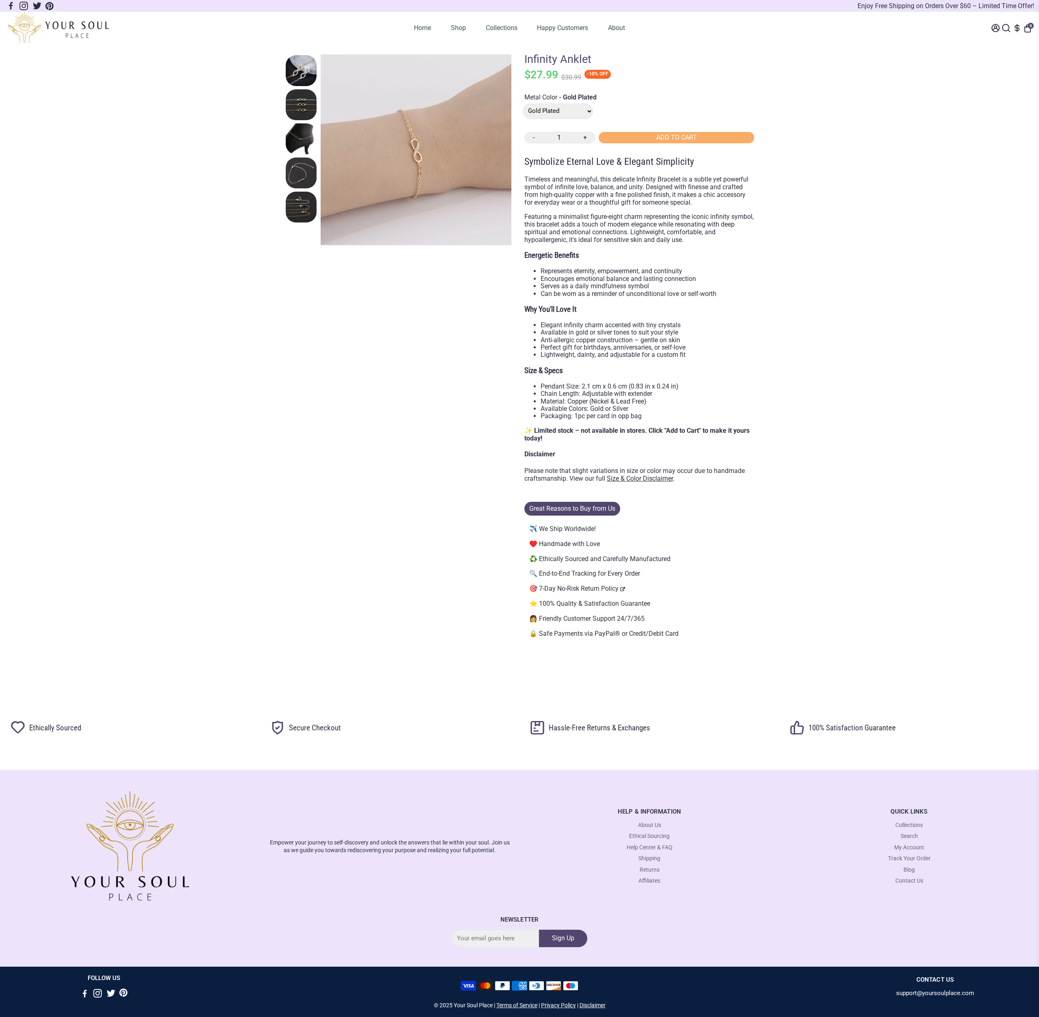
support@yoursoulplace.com (935, 993)
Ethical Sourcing (649, 836)
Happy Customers (562, 28)
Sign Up (563, 938)
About (616, 28)
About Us (649, 825)
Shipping (649, 858)
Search (909, 836)
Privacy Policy (558, 1005)
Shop (458, 28)
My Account (909, 847)
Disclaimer (593, 1005)
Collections (501, 28)
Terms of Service (516, 1005)
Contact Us (909, 881)
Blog (909, 870)
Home (422, 28)
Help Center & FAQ (650, 847)
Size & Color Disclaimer (640, 478)
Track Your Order (909, 858)
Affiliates (649, 881)
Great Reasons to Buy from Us (572, 508)
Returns (650, 870)
